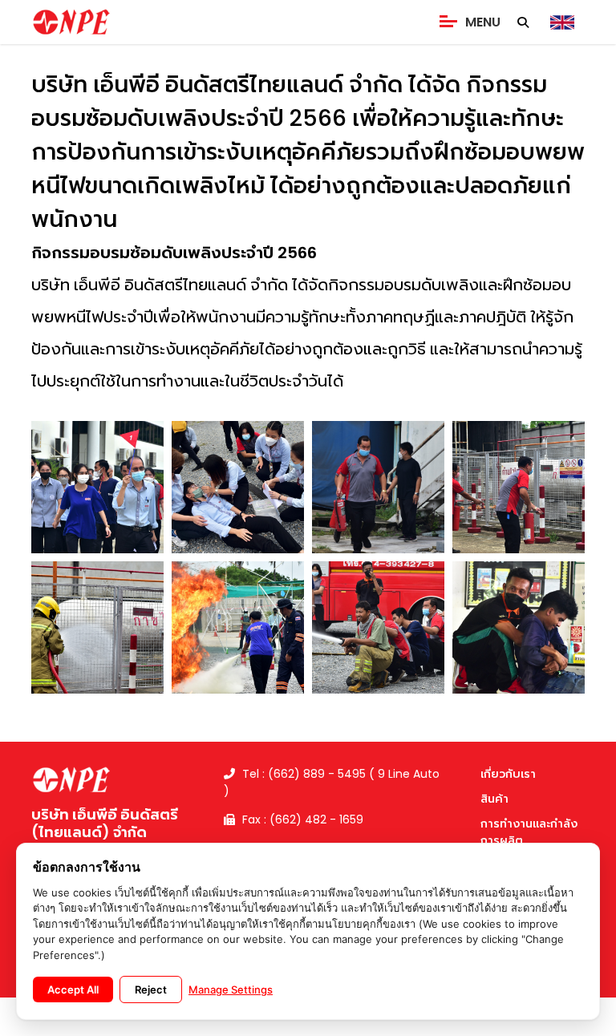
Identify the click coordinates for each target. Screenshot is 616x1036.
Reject (151, 989)
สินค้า (494, 799)
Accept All (73, 989)
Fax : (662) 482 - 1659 (301, 819)
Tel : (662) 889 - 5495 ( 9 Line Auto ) (332, 782)
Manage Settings (230, 989)
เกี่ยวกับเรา (508, 774)
